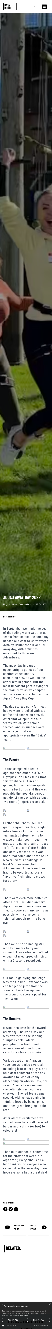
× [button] (50, 1305)
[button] (9, 1325)
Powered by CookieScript (42, 1325)
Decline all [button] (38, 1320)
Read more (24, 1315)
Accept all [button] (13, 1320)
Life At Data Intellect (21, 604)
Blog (5, 604)
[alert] (26, 1315)
